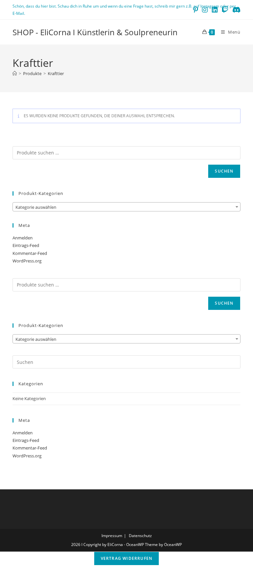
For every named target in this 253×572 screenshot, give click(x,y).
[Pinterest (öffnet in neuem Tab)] (195, 10)
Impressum (111, 535)
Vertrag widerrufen (127, 558)
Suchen (224, 171)
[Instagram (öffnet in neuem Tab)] (205, 10)
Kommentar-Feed (30, 253)
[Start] (15, 73)
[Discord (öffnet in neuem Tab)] (235, 10)
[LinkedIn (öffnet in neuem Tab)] (215, 10)
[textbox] (126, 207)
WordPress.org (27, 261)
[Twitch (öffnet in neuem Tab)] (225, 10)
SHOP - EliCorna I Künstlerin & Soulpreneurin (95, 32)
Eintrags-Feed (26, 245)
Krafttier (56, 73)
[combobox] (126, 206)
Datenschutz (140, 535)
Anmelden (23, 238)
